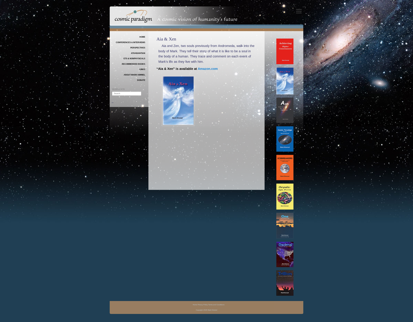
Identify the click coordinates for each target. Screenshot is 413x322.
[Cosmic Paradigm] (133, 20)
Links (142, 69)
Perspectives (137, 48)
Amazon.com (208, 68)
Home (142, 37)
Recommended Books (133, 64)
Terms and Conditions (216, 305)
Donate (141, 80)
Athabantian (138, 53)
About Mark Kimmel (134, 75)
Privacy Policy (203, 305)
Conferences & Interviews (130, 42)
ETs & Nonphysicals (134, 58)
